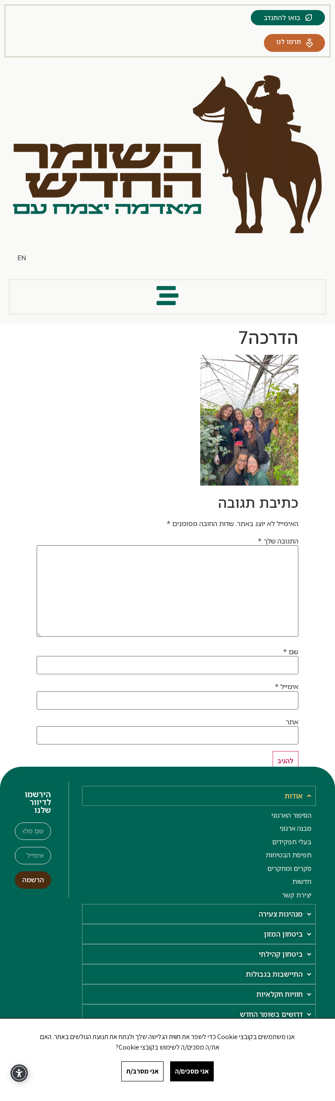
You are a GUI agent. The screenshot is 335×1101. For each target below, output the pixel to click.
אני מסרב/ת (142, 1071)
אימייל (286, 686)
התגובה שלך (278, 540)
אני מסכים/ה (192, 1071)
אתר (292, 721)
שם (290, 651)
